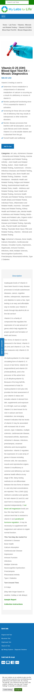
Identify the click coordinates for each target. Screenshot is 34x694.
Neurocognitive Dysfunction (11, 254)
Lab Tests (12, 25)
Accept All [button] (18, 689)
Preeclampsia (6, 256)
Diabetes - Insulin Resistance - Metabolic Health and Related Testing (14, 179)
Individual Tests (7, 203)
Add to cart (8, 146)
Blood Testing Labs (8, 174)
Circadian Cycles (14, 245)
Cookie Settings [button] (7, 689)
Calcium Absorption (8, 242)
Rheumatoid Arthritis (20, 256)
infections (5, 251)
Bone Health (27, 239)
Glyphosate (5, 248)
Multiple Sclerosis (20, 251)
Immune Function (17, 248)
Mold (11, 251)
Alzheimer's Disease (13, 239)
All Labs (14, 153)
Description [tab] (17, 276)
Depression (26, 245)
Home (5, 25)
